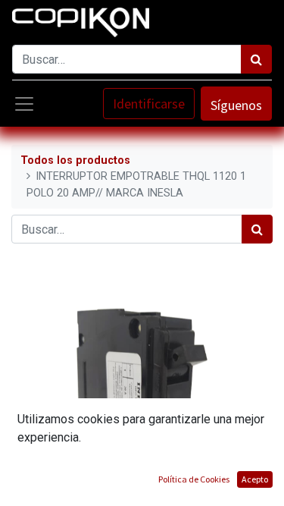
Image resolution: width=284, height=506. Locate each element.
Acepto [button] (255, 479)
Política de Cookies (193, 479)
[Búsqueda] (256, 59)
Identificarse (149, 103)
